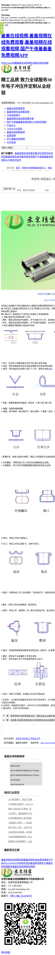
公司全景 (11, 142)
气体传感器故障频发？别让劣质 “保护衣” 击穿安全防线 (21, 837)
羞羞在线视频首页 (16, 108)
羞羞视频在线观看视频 (18, 112)
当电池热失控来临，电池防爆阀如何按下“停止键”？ (21, 832)
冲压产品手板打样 (17, 785)
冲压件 (40, 294)
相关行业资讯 (11, 792)
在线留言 (34, 63)
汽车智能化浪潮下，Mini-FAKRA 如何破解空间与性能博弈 (21, 804)
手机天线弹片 (15, 780)
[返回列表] (8, 190)
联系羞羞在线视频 (17, 866)
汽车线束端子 (13, 115)
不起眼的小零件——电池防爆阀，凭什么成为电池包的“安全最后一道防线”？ (21, 823)
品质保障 (11, 135)
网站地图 (44, 63)
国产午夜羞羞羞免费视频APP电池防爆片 (27, 122)
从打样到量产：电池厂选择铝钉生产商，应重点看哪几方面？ (21, 799)
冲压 (46, 294)
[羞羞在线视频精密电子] (16, 72)
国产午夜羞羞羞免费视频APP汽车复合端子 (26, 775)
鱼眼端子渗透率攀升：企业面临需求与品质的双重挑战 (21, 841)
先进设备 (27, 863)
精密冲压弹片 (15, 766)
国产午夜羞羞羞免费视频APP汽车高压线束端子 (28, 771)
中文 (3, 63)
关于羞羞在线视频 (16, 139)
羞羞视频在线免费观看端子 (37, 860)
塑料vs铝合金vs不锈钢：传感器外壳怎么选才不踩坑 (21, 809)
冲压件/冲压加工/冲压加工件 (28, 739)
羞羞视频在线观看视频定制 (19, 157)
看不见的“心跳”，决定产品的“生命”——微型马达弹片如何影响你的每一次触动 (21, 827)
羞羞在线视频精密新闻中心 (34, 168)
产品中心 (11, 125)
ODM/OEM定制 (14, 129)
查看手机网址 (39, 191)
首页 (18, 168)
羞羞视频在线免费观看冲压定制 (30, 153)
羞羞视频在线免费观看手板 (20, 118)
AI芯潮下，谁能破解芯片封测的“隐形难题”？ (21, 813)
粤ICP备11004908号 (21, 896)
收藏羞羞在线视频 (21, 63)
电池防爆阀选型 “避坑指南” (20, 818)
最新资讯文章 (11, 850)
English (9, 63)
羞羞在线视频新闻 (16, 132)
